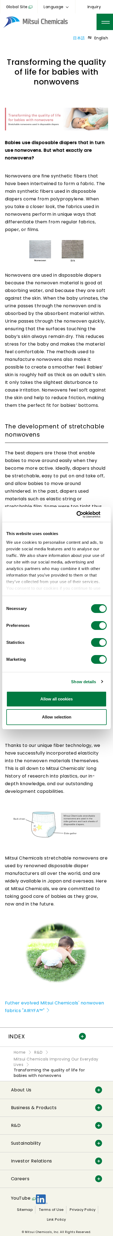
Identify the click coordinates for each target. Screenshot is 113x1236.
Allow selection (56, 717)
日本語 (79, 38)
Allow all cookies (56, 699)
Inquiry (94, 7)
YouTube (20, 1198)
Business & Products (33, 1107)
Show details (83, 681)
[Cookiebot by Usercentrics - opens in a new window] (83, 514)
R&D (16, 1125)
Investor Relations (31, 1161)
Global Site (17, 7)
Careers (20, 1179)
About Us (21, 1090)
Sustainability (26, 1143)
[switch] (99, 625)
